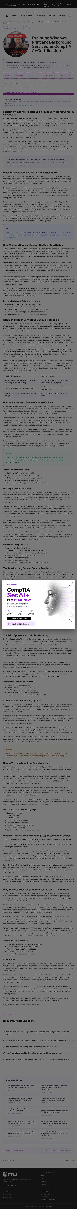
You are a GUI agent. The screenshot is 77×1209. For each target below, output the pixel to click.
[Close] (38, 582)
